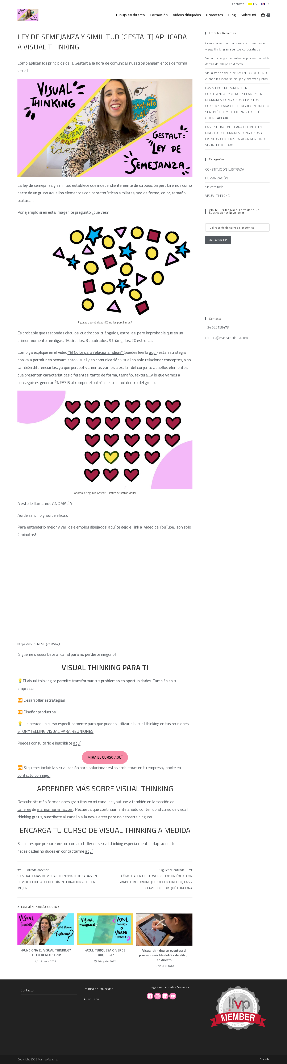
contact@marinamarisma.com (226, 337)
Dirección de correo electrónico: (229, 220)
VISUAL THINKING (217, 195)
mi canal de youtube (111, 801)
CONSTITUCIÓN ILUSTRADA (224, 169)
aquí (153, 352)
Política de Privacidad (98, 988)
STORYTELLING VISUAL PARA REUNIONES (55, 731)
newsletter (98, 817)
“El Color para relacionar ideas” (95, 352)
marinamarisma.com (55, 809)
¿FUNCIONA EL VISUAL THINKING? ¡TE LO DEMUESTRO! (46, 952)
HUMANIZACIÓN (216, 178)
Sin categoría (214, 186)
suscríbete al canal (61, 817)
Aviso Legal (92, 999)
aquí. (89, 851)
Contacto (238, 3)
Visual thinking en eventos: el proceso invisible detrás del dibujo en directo (164, 955)
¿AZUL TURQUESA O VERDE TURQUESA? (104, 952)
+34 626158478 (217, 327)
